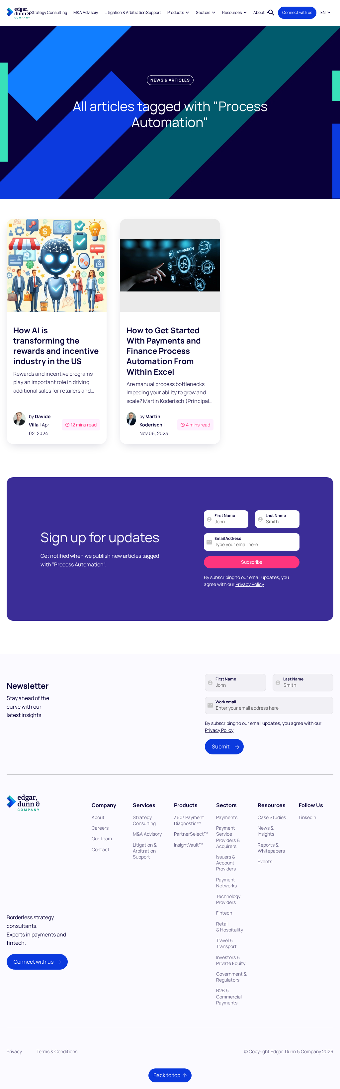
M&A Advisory (85, 12)
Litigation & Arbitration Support (133, 12)
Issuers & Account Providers (226, 863)
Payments (226, 817)
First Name (224, 516)
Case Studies (272, 817)
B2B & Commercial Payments (229, 996)
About (98, 817)
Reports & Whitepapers (271, 848)
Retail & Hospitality (229, 927)
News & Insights (266, 831)
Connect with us (297, 12)
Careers (100, 828)
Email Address (227, 539)
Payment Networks (226, 882)
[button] (178, 12)
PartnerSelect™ (191, 834)
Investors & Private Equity (230, 960)
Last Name (276, 516)
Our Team (102, 838)
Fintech (224, 913)
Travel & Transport (226, 943)
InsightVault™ (188, 845)
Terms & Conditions (57, 1051)
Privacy (14, 1051)
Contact (101, 849)
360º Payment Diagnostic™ (189, 820)
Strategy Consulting (48, 12)
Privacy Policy (249, 584)
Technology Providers (228, 899)
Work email (225, 702)
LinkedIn (307, 817)
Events (265, 861)
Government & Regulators (231, 977)
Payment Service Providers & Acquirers (228, 837)
